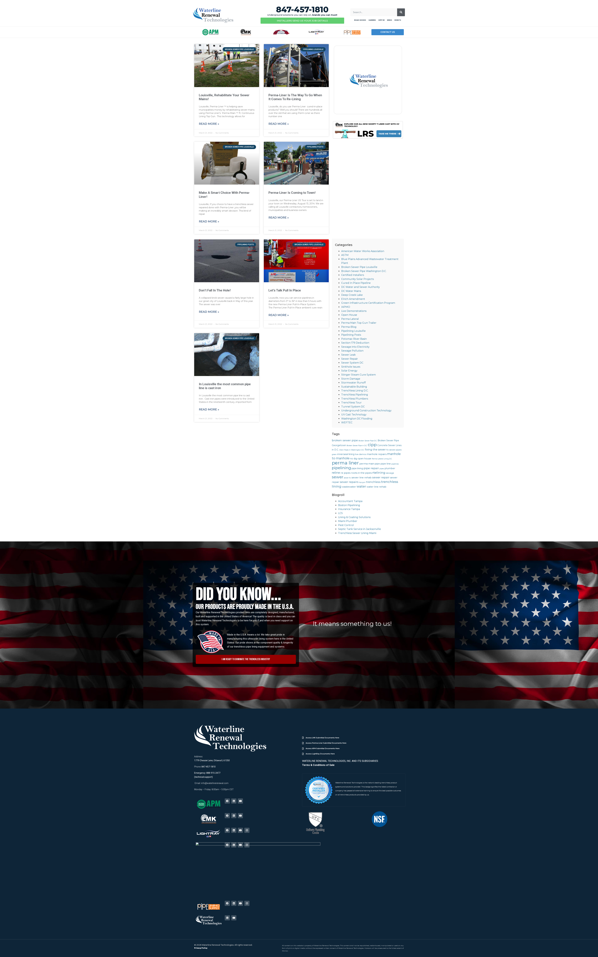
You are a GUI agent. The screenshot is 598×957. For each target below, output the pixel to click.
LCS (340, 513)
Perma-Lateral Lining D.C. (382, 459)
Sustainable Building (354, 386)
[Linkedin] (233, 801)
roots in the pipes (361, 472)
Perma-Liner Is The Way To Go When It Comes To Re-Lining (295, 97)
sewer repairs (349, 481)
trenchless (373, 481)
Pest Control (346, 525)
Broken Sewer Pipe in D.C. (357, 446)
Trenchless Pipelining (354, 394)
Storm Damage (350, 378)
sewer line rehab (361, 477)
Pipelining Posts (351, 334)
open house (364, 458)
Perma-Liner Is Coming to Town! (292, 193)
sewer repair (380, 477)
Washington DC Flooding (356, 418)
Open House (349, 314)
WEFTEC (346, 422)
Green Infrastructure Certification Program (368, 302)
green (334, 454)
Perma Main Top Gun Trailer (358, 322)
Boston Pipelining (349, 505)
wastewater (349, 486)
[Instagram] (246, 830)
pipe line (385, 463)
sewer (337, 477)
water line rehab (376, 486)
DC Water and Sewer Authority (360, 287)
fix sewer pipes (393, 450)
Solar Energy (349, 370)
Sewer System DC (352, 362)
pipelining (341, 467)
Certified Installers (352, 275)
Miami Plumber (347, 521)
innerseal (342, 454)
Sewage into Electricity (355, 346)
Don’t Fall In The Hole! (215, 290)
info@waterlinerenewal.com (214, 783)
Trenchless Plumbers (354, 398)
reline (336, 472)
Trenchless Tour (351, 402)
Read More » (209, 124)
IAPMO (345, 306)
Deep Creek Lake (352, 294)
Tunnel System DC (353, 406)
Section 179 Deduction (355, 342)
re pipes (345, 472)
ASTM (345, 255)
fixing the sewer (375, 449)
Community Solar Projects (357, 279)
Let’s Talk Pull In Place (284, 290)
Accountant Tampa (350, 501)
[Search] (401, 12)
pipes (382, 469)
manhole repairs (377, 454)
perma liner (345, 463)
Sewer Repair (349, 358)
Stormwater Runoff (353, 382)
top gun (362, 482)
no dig (353, 458)
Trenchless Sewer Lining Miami (357, 533)
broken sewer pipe (345, 440)
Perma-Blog (348, 326)
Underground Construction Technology (366, 410)
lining (351, 454)
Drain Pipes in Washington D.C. (351, 450)
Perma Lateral (350, 318)
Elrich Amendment (353, 299)
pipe (377, 463)
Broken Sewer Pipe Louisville (359, 267)
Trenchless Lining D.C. (354, 390)
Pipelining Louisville (353, 330)
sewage (390, 473)
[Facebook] (227, 801)
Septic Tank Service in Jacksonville (359, 529)
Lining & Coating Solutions (354, 517)
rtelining (378, 472)
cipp (372, 444)
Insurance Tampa (349, 509)
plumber (389, 468)
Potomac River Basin (354, 338)
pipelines (395, 464)
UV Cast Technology (353, 414)
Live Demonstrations (353, 310)
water (361, 486)
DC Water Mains (351, 291)
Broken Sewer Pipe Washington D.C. (363, 271)
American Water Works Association (362, 251)
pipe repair (371, 468)
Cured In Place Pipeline (356, 282)
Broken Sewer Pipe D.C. (367, 441)
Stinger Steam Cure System (358, 374)
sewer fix (347, 478)
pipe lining (357, 468)
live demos (360, 454)
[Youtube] (240, 801)
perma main (366, 463)
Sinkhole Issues (350, 366)
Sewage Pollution (352, 350)
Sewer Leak (348, 354)
